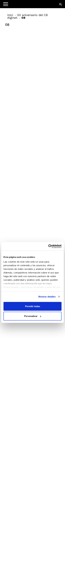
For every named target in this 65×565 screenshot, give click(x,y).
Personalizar (30, 316)
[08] (27, 52)
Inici (10, 15)
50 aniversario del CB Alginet (27, 16)
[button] (61, 4)
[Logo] (21, 5)
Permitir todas (32, 306)
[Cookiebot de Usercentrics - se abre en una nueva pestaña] (48, 246)
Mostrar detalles (47, 296)
